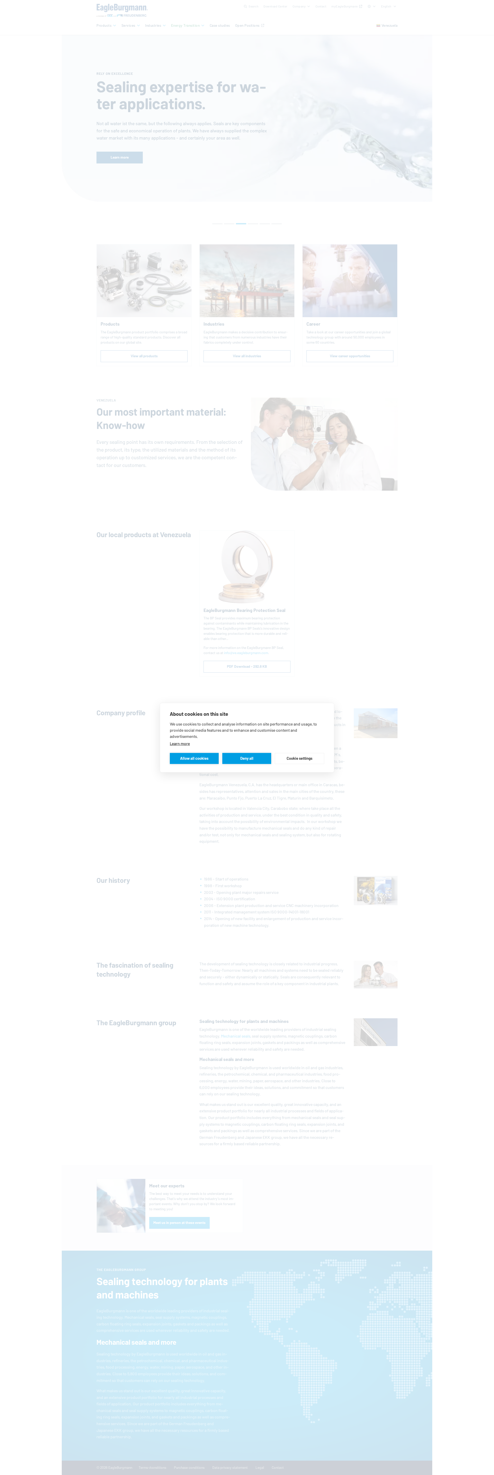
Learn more (180, 743)
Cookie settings (299, 758)
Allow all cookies (194, 758)
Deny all (246, 758)
